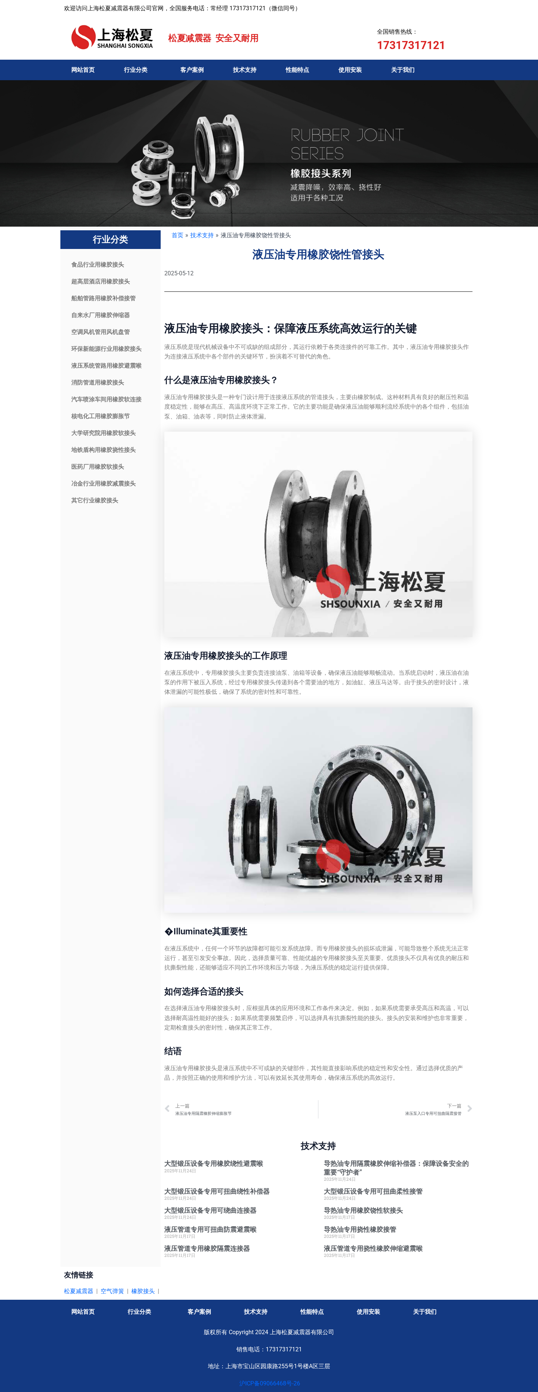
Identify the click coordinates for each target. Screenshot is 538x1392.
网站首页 (83, 69)
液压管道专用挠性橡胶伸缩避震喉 (373, 1248)
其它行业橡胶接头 (94, 500)
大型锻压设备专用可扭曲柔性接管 (373, 1191)
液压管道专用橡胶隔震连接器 (207, 1248)
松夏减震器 (78, 1291)
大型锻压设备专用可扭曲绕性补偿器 (217, 1191)
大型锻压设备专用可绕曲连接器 (210, 1210)
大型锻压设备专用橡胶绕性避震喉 (213, 1163)
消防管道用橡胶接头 (97, 382)
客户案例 (192, 69)
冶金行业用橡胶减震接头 (103, 483)
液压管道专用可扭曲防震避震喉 (210, 1229)
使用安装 (350, 69)
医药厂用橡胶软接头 (97, 466)
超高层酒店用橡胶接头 (100, 281)
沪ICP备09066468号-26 (269, 1383)
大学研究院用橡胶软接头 (103, 432)
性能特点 (297, 69)
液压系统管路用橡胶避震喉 (106, 365)
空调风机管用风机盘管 (100, 331)
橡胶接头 (143, 1291)
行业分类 (135, 69)
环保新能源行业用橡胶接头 (106, 348)
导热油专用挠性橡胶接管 (360, 1229)
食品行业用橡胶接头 (97, 264)
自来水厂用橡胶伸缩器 (100, 315)
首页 (177, 235)
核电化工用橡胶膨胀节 (100, 416)
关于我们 (403, 69)
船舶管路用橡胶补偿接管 (103, 298)
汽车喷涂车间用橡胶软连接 (106, 399)
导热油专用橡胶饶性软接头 (363, 1210)
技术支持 (245, 69)
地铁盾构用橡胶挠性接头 (103, 449)
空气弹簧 (112, 1291)
